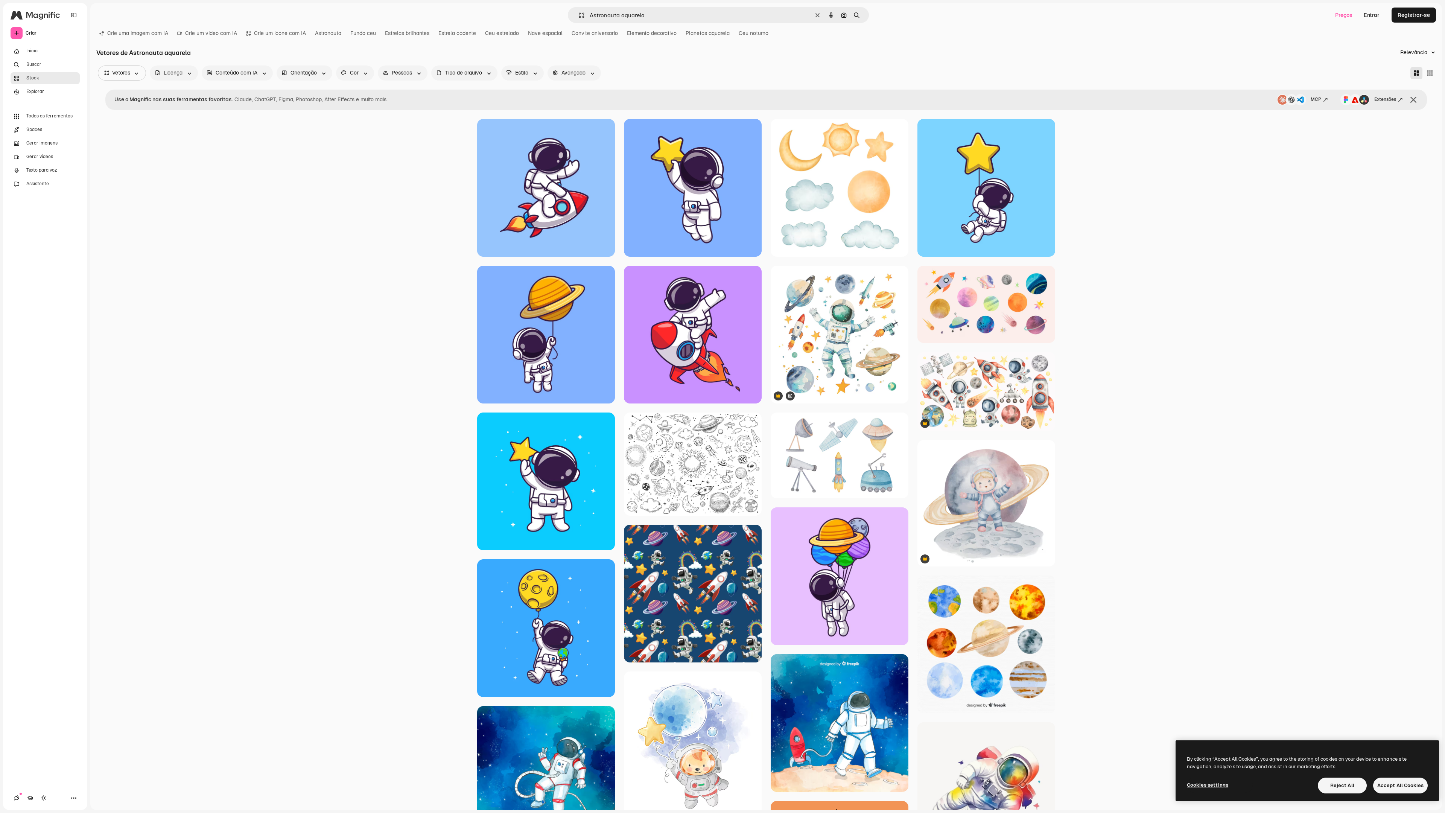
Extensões (1385, 99)
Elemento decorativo (652, 33)
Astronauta (328, 33)
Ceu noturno (753, 33)
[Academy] (30, 798)
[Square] (1430, 73)
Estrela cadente (457, 33)
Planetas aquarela (708, 33)
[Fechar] (1413, 99)
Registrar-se (1414, 15)
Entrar (1372, 15)
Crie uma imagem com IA (137, 33)
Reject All (1342, 785)
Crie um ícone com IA (280, 33)
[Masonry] (1416, 73)
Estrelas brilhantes (407, 33)
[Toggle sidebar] (74, 15)
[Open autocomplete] (578, 15)
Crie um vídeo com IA (211, 33)
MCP (1316, 99)
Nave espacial (545, 33)
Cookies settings (1207, 785)
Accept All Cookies (1400, 785)
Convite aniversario (595, 33)
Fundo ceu (363, 33)
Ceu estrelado (502, 33)
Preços (1343, 15)
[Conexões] (17, 798)
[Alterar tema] (44, 798)
